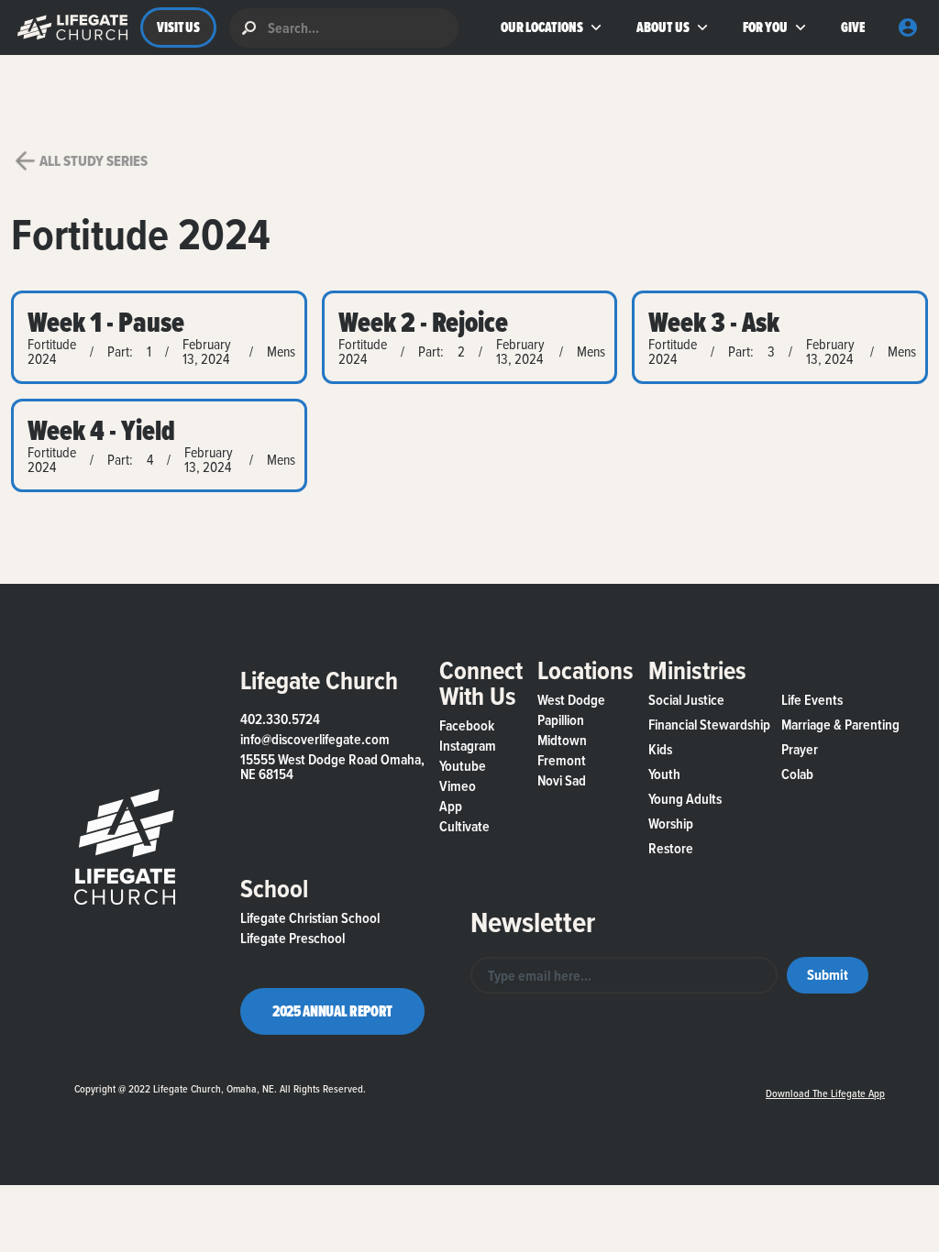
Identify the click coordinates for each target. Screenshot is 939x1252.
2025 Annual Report (332, 1011)
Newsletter (532, 922)
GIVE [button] (852, 27)
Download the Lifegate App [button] (825, 1093)
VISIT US (178, 27)
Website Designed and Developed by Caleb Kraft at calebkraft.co (559, 1084)
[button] (68, 27)
